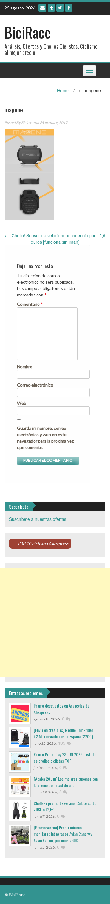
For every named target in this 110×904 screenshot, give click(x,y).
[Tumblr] (51, 8)
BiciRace (28, 32)
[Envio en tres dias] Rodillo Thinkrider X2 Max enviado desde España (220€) (63, 733)
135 (62, 743)
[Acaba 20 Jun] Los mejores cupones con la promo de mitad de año (66, 781)
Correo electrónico (35, 384)
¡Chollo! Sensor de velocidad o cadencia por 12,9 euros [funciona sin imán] (55, 238)
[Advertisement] (55, 622)
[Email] (42, 8)
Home (63, 90)
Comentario (30, 304)
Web (21, 403)
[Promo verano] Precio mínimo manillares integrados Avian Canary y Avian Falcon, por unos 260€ (63, 833)
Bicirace (27, 122)
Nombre (24, 366)
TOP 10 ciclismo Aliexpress (42, 543)
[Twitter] (60, 8)
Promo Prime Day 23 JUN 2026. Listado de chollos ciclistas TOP (65, 757)
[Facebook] (68, 8)
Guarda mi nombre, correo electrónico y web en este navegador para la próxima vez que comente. (45, 438)
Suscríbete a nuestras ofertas (37, 519)
